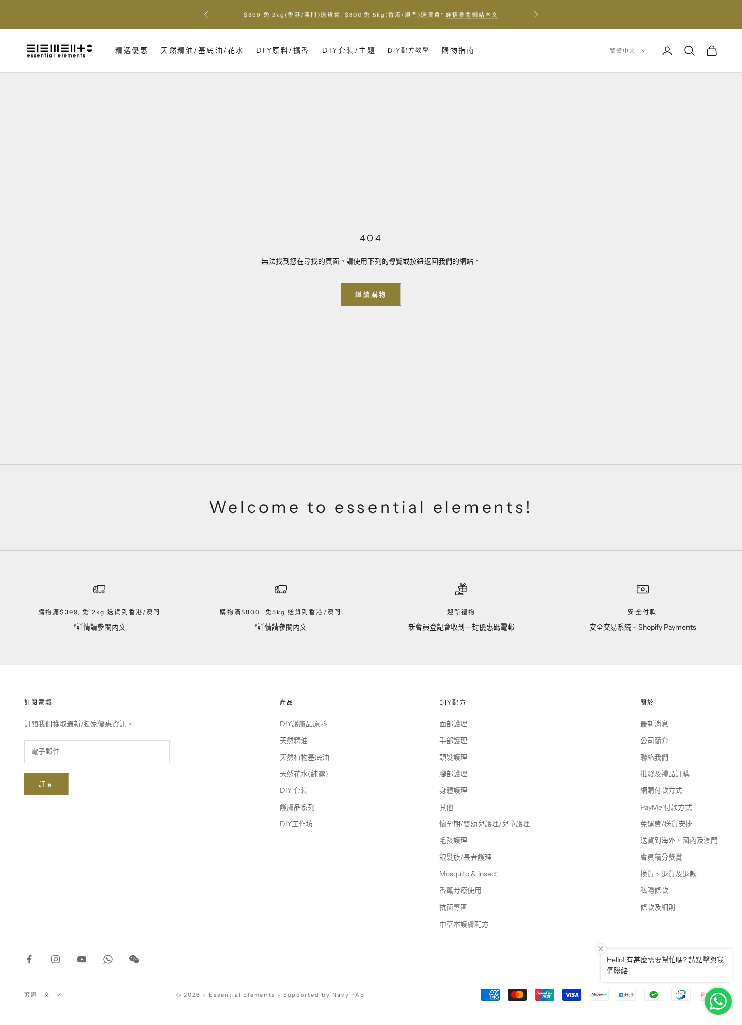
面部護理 (453, 723)
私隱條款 (654, 890)
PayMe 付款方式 (666, 807)
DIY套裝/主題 (349, 50)
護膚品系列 (297, 807)
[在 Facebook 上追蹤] (29, 959)
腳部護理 (453, 773)
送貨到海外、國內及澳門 (679, 840)
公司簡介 (654, 740)
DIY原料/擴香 (283, 50)
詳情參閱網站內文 (472, 14)
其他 (446, 807)
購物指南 (458, 50)
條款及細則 (657, 907)
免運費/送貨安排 (666, 823)
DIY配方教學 (409, 50)
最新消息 (654, 723)
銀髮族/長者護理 (465, 857)
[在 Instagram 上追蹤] (55, 959)
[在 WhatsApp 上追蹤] (108, 959)
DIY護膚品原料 (303, 723)
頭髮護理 (453, 757)
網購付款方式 (661, 790)
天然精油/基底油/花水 (202, 50)
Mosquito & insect (468, 873)
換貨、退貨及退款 (668, 873)
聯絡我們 (654, 757)
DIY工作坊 (296, 823)
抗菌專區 (453, 907)
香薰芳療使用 (460, 890)
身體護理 (453, 790)
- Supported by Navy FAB (321, 994)
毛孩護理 (453, 840)
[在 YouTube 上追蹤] (82, 959)
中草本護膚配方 (464, 924)
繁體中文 (623, 50)
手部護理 (453, 740)
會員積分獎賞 (661, 857)
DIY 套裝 (293, 790)
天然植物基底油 (304, 757)
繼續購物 (370, 294)
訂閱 (47, 784)
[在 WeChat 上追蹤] (134, 959)
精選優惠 (131, 50)
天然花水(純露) (304, 773)
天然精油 (294, 740)
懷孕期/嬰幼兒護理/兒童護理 (484, 823)
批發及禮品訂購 (665, 773)
